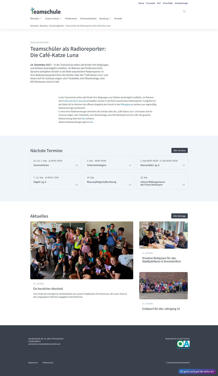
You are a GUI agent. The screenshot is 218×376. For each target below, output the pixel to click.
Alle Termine (179, 150)
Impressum (33, 362)
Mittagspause (127, 104)
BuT (159, 3)
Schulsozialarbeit (88, 18)
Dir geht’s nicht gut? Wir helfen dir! (197, 371)
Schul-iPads (168, 3)
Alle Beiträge (179, 215)
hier (83, 118)
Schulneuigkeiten (56, 25)
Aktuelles (34, 18)
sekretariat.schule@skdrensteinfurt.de (44, 344)
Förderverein (71, 18)
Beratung (104, 18)
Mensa (141, 3)
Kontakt (118, 18)
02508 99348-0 (34, 341)
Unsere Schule (52, 18)
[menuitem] (37, 18)
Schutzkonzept (181, 3)
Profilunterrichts (74, 100)
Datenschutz (48, 362)
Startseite (34, 25)
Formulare (150, 3)
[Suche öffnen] (184, 11)
